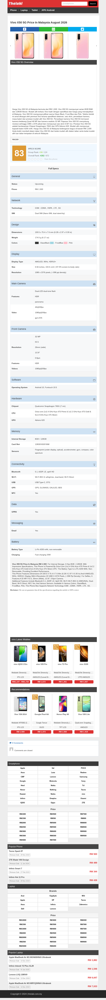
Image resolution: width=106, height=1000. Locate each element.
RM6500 (53, 836)
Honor (22, 790)
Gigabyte (53, 896)
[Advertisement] (53, 87)
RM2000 (23, 823)
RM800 (83, 818)
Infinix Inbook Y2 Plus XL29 (21, 966)
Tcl (83, 785)
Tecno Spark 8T (16, 851)
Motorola (53, 781)
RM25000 (22, 946)
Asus (23, 772)
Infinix (22, 798)
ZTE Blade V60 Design (19, 860)
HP (53, 900)
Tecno (83, 790)
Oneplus (53, 798)
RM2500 (23, 827)
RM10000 (22, 920)
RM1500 (15, 140)
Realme (83, 772)
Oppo (53, 803)
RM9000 (83, 831)
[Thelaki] (23, 5)
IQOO (22, 803)
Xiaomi (83, 798)
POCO (83, 768)
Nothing (53, 790)
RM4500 (53, 814)
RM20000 (22, 937)
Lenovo (53, 777)
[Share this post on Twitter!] (82, 31)
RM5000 (53, 823)
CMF (22, 777)
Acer (22, 896)
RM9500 (83, 836)
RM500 (53, 818)
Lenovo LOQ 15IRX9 (18, 975)
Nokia (53, 785)
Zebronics (83, 904)
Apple (22, 768)
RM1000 (23, 814)
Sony (83, 781)
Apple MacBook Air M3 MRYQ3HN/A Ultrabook (30, 983)
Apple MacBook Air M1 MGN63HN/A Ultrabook (30, 957)
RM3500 (23, 836)
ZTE (83, 803)
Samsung (83, 777)
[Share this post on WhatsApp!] (53, 31)
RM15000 (22, 929)
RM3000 (23, 831)
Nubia (53, 794)
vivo (83, 794)
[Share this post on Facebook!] (24, 31)
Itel (53, 768)
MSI (83, 896)
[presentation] (10, 46)
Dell (22, 909)
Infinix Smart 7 (15, 869)
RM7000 (53, 840)
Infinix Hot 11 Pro (16, 877)
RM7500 (83, 814)
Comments (17, 743)
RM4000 (23, 840)
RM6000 (53, 831)
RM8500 (83, 827)
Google (23, 781)
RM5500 (53, 827)
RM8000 (83, 823)
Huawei (23, 794)
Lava (53, 772)
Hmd (23, 785)
